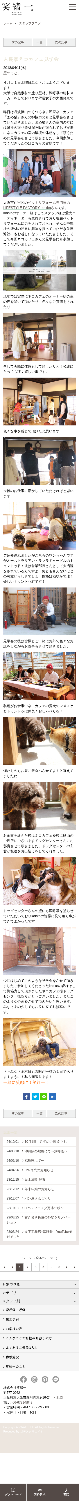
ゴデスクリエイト (31, 1431)
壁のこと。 (12, 73)
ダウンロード (13, 1494)
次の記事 (61, 42)
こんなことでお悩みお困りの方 (29, 1338)
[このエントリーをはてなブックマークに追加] (52, 1096)
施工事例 (12, 1319)
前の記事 (18, 42)
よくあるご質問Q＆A (21, 1347)
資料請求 (39, 1494)
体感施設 (12, 1357)
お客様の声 (14, 1328)
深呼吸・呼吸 (15, 1309)
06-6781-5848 (22, 1402)
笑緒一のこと (15, 1366)
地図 (59, 1397)
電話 (66, 1494)
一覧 (39, 42)
